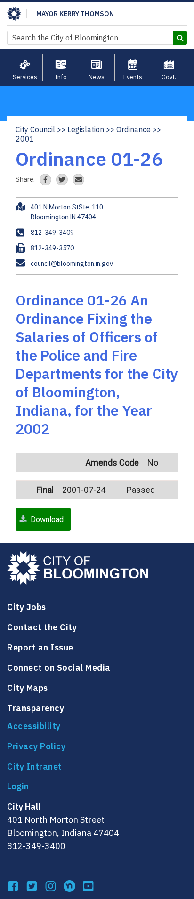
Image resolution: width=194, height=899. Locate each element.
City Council (35, 129)
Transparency (35, 708)
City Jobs (26, 607)
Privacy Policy (36, 746)
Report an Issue (40, 647)
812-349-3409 (52, 232)
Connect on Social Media (59, 667)
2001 (25, 139)
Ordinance (133, 129)
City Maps (27, 687)
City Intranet (34, 766)
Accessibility (34, 726)
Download (47, 519)
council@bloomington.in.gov (72, 263)
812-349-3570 (52, 248)
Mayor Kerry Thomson (75, 13)
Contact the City (42, 627)
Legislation (85, 129)
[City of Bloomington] (14, 14)
